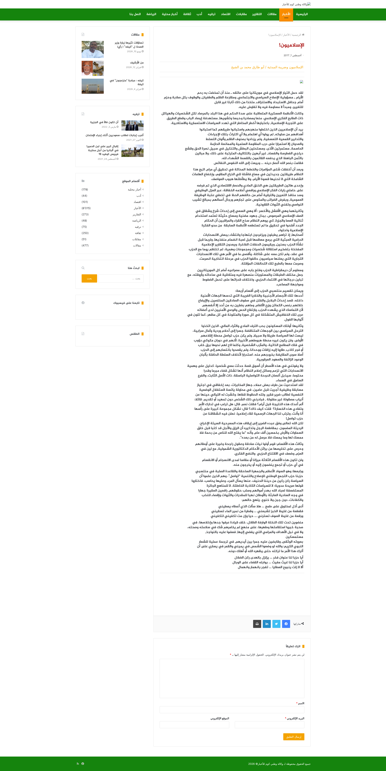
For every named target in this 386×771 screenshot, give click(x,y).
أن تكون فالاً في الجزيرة (104, 122)
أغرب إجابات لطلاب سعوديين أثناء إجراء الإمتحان (115, 135)
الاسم (300, 703)
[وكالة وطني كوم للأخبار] (296, 4)
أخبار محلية (170, 14)
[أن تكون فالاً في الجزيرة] (132, 125)
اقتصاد (225, 14)
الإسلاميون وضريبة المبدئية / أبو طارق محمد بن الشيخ (267, 67)
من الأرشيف (137, 62)
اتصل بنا (135, 14)
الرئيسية (302, 14)
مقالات (271, 14)
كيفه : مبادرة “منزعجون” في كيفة (127, 82)
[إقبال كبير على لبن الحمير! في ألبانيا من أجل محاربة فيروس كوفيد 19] (132, 150)
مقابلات (241, 14)
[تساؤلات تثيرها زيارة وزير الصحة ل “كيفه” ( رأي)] (93, 49)
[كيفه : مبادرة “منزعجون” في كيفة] (93, 86)
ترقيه (211, 14)
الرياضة (151, 14)
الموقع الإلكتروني (219, 718)
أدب (199, 14)
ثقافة (187, 14)
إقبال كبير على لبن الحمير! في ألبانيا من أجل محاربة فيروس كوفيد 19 (102, 150)
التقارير (257, 14)
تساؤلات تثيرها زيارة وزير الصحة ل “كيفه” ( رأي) (129, 45)
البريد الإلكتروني (294, 718)
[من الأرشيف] (93, 68)
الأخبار (286, 14)
